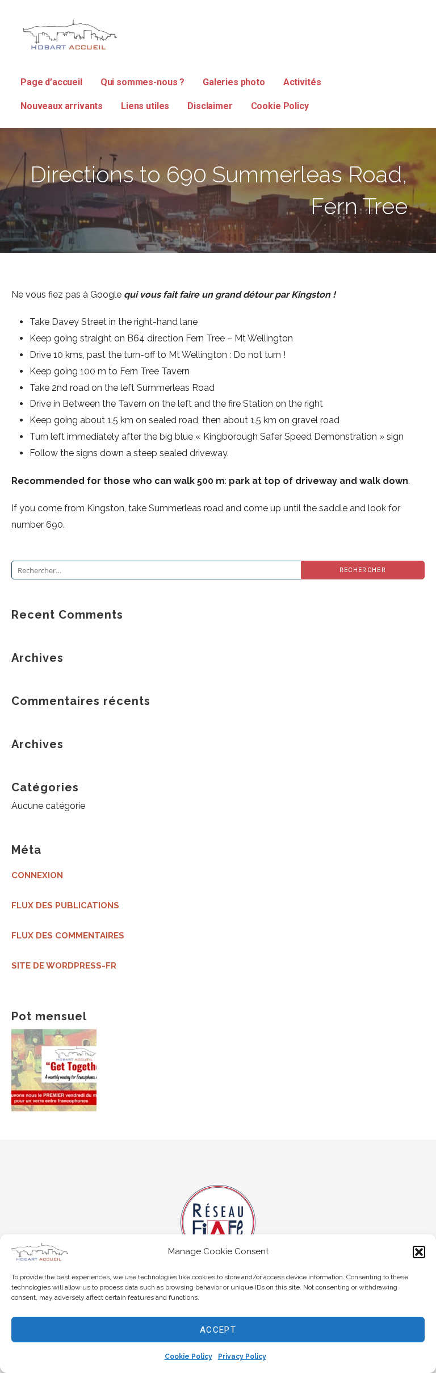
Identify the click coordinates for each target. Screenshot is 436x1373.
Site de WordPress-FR (63, 966)
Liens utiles (145, 106)
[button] (419, 1252)
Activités (302, 82)
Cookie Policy (188, 1357)
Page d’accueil (51, 82)
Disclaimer (209, 106)
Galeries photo (234, 82)
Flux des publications (65, 905)
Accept (218, 1330)
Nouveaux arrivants (61, 106)
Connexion (37, 875)
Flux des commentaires (67, 935)
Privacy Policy (242, 1357)
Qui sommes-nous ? (142, 82)
